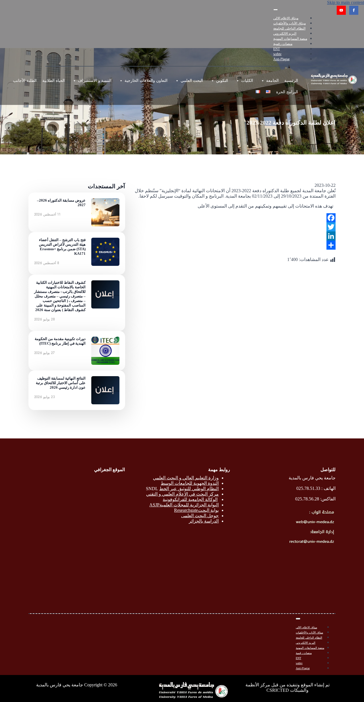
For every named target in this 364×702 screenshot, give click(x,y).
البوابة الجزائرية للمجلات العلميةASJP (184, 504)
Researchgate (186, 510)
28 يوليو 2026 (44, 319)
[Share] (235, 245)
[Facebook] (235, 217)
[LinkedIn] (235, 236)
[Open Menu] (275, 10)
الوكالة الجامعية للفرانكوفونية (190, 499)
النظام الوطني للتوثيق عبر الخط (189, 488)
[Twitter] (235, 226)
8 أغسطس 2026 (46, 263)
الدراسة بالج (207, 521)
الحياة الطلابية (53, 80)
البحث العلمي (192, 80)
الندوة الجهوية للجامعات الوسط (190, 483)
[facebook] (353, 10)
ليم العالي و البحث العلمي (177, 477)
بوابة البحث (208, 510)
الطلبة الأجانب (25, 80)
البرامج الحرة (287, 92)
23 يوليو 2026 (44, 396)
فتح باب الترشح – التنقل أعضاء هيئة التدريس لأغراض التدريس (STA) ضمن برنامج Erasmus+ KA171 (62, 247)
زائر (192, 521)
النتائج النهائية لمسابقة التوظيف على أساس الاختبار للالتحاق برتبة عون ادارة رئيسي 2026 (61, 383)
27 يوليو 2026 (44, 352)
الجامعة (272, 80)
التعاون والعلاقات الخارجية (146, 80)
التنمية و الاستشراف (94, 80)
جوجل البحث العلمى (200, 515)
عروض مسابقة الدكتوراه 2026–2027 (61, 202)
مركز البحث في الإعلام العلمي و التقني (182, 494)
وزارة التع (210, 477)
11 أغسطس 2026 (47, 214)
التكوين (222, 80)
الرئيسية (291, 80)
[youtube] (341, 10)
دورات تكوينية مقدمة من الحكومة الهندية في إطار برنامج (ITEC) (60, 341)
